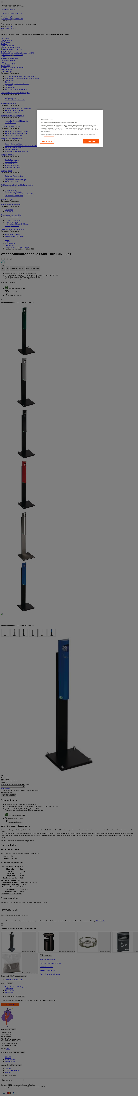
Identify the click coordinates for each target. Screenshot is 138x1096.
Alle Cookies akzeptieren (91, 141)
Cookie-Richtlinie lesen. (49, 135)
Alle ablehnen (94, 117)
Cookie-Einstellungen (47, 141)
